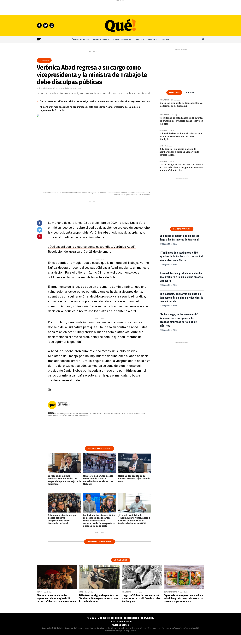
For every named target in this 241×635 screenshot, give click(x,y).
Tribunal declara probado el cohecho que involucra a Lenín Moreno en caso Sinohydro (181, 277)
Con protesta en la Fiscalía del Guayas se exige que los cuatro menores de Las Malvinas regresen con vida (95, 101)
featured (84, 413)
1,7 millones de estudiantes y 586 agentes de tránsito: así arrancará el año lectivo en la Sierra (181, 256)
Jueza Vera (128, 413)
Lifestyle (139, 39)
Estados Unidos (101, 39)
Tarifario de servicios (120, 621)
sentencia (53, 416)
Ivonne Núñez (97, 413)
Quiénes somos (120, 625)
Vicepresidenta (83, 416)
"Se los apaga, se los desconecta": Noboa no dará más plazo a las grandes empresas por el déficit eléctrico (179, 319)
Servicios (153, 39)
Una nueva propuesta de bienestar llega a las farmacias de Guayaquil (179, 237)
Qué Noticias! (64, 405)
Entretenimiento (122, 39)
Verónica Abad (67, 416)
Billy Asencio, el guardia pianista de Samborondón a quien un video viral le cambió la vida (181, 297)
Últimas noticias (80, 39)
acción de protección (68, 413)
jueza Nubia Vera (112, 413)
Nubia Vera (140, 413)
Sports (165, 39)
